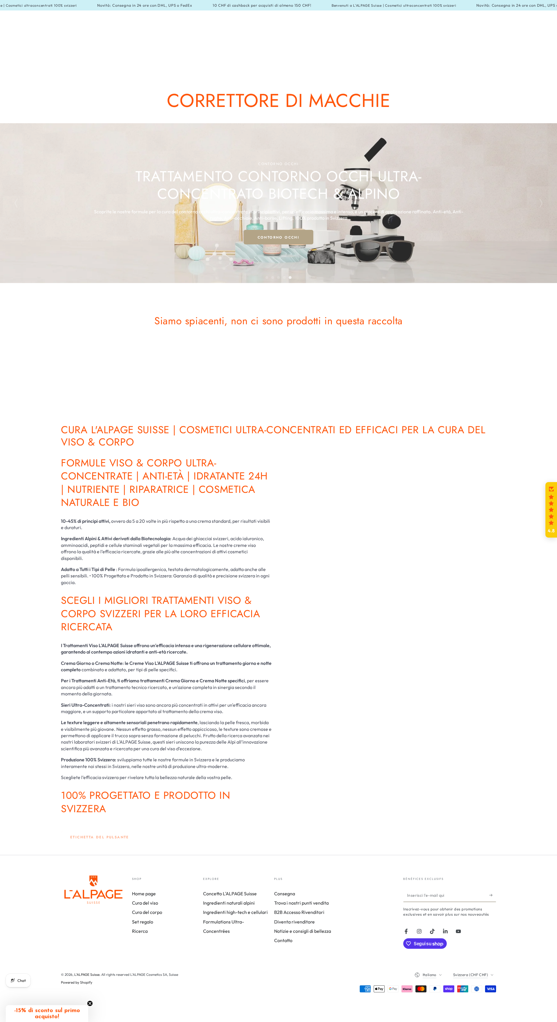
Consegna (284, 893)
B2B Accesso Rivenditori (299, 912)
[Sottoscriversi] (492, 895)
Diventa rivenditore (294, 922)
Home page (144, 893)
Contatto (283, 940)
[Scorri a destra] (540, 203)
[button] (551, 510)
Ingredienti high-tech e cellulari (235, 912)
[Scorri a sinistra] (16, 203)
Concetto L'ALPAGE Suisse (230, 893)
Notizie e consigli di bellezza (302, 931)
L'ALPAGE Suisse (87, 974)
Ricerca (140, 931)
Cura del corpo (147, 912)
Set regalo (142, 922)
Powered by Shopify (76, 982)
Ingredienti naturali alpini (229, 903)
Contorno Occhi (279, 237)
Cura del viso (145, 903)
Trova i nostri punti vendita (301, 903)
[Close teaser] (90, 1003)
